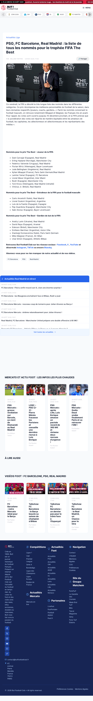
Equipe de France (30, 583)
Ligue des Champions (30, 572)
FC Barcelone (13, 259)
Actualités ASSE (51, 569)
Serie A (29, 565)
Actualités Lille (51, 586)
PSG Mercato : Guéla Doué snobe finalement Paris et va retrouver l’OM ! (77, 415)
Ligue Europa (29, 577)
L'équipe (72, 556)
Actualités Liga (13, 37)
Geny (71, 617)
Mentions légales (72, 560)
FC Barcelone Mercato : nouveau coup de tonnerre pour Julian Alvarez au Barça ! (37, 304)
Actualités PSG (51, 557)
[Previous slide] (3, 14)
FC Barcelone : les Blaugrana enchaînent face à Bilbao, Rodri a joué (30, 296)
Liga (28, 556)
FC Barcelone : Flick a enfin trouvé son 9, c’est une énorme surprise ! (31, 288)
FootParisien (52, 609)
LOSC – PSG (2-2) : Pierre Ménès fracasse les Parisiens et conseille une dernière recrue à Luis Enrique (33, 422)
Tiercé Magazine (73, 612)
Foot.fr (50, 618)
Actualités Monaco (51, 591)
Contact (72, 553)
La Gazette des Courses (73, 596)
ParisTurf (72, 591)
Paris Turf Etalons (73, 621)
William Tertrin (16, 59)
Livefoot (51, 606)
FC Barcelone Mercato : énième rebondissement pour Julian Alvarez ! (31, 312)
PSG (23, 259)
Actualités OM (51, 563)
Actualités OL (51, 574)
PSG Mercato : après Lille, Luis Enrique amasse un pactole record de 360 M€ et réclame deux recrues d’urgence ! (55, 423)
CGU (71, 565)
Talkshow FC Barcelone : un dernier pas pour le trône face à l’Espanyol (56, 512)
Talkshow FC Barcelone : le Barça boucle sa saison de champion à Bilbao (34, 512)
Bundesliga (30, 568)
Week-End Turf (73, 603)
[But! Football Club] (9, 7)
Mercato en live (30, 603)
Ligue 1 (29, 553)
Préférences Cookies (65, 689)
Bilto (71, 608)
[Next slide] (89, 14)
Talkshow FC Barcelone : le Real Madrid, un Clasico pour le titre (77, 514)
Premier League (29, 560)
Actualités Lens (51, 580)
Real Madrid (34, 259)
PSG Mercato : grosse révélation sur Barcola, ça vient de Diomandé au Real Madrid (12, 417)
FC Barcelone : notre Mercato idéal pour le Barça (12, 510)
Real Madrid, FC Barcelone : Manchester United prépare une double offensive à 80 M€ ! (39, 320)
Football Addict (51, 614)
